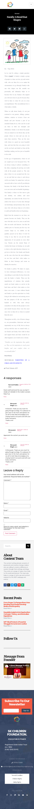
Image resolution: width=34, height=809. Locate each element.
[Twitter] (12, 585)
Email (6, 510)
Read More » (8, 608)
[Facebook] (7, 795)
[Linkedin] (15, 585)
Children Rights (17, 779)
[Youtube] (19, 585)
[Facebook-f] (5, 585)
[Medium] (22, 585)
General (17, 13)
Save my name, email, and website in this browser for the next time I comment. (16, 528)
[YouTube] (23, 795)
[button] (10, 29)
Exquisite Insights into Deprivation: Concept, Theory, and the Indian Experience (17, 614)
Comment (7, 480)
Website (6, 517)
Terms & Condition (17, 775)
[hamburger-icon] (31, 4)
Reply (5, 396)
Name (6, 503)
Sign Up (26, 710)
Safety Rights (17, 782)
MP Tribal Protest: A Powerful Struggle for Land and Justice (15, 623)
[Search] (28, 546)
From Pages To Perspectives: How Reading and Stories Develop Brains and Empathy (17, 604)
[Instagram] (8, 585)
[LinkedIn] (19, 795)
